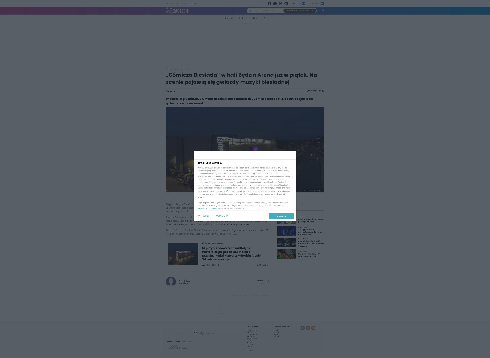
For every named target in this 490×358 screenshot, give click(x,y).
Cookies (213, 208)
